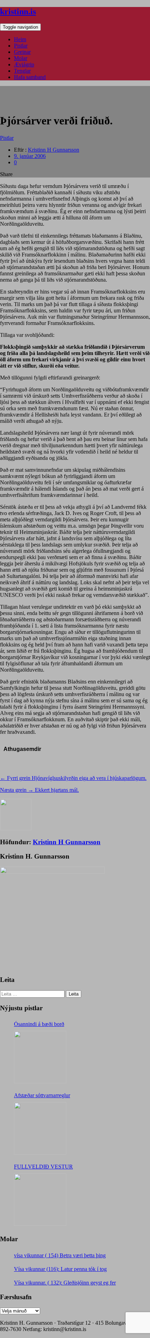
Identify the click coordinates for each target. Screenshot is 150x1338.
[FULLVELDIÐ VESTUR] (40, 1199)
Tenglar (22, 71)
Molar (20, 58)
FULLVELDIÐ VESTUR (43, 1167)
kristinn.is (18, 11)
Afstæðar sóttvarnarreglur (42, 1095)
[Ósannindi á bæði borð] (40, 1057)
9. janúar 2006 (30, 156)
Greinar (22, 52)
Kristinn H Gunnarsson (53, 150)
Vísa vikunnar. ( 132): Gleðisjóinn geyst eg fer (65, 1283)
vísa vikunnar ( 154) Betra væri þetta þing (60, 1255)
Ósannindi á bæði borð (39, 1024)
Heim (20, 39)
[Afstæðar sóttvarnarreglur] (40, 1128)
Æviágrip (24, 64)
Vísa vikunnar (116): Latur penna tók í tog (60, 1269)
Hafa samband (30, 77)
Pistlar (21, 46)
